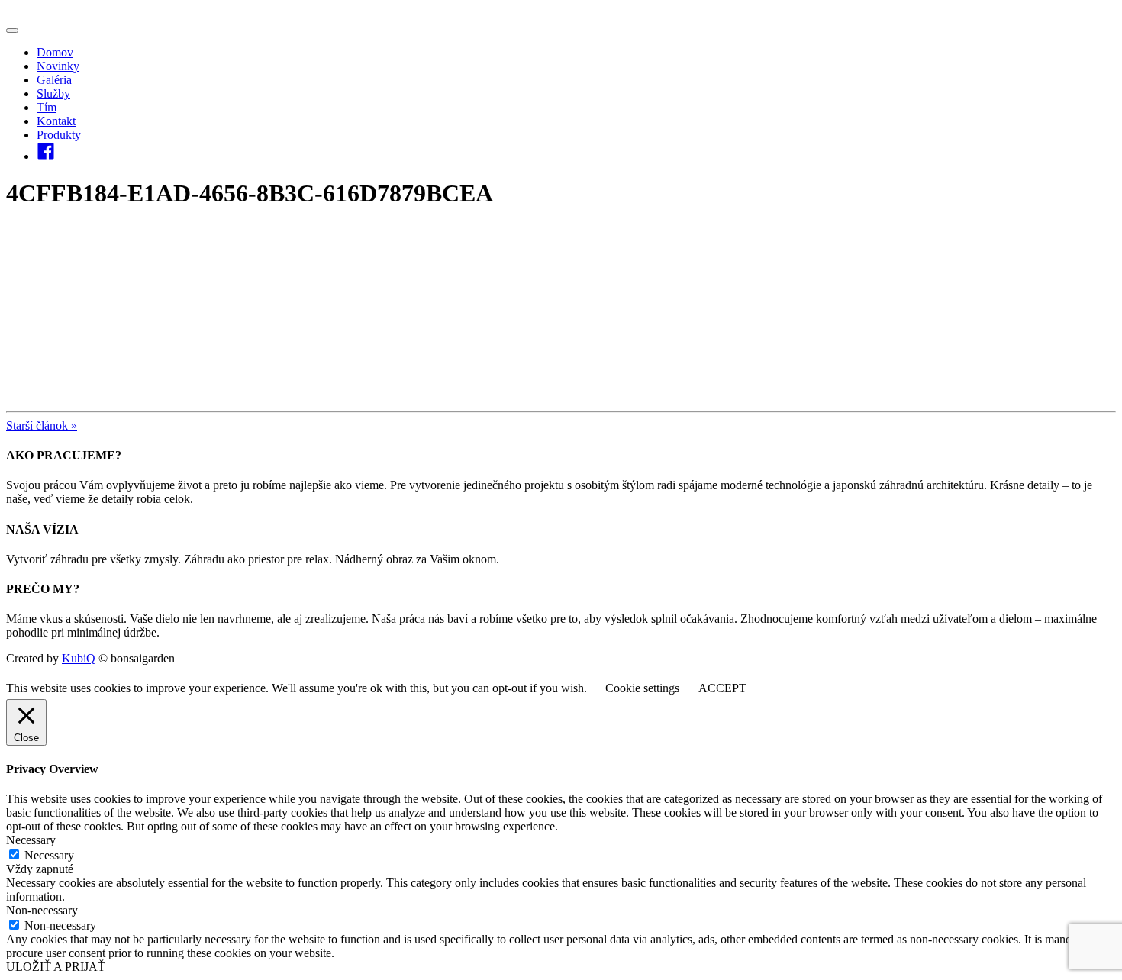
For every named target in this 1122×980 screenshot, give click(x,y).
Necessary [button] (31, 839)
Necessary (49, 855)
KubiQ (78, 658)
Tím (46, 107)
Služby (53, 93)
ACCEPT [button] (722, 688)
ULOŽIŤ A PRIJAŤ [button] (55, 966)
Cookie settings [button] (642, 688)
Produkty (59, 134)
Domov (55, 52)
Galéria (54, 79)
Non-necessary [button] (42, 910)
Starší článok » (41, 425)
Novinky (58, 66)
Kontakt (56, 120)
